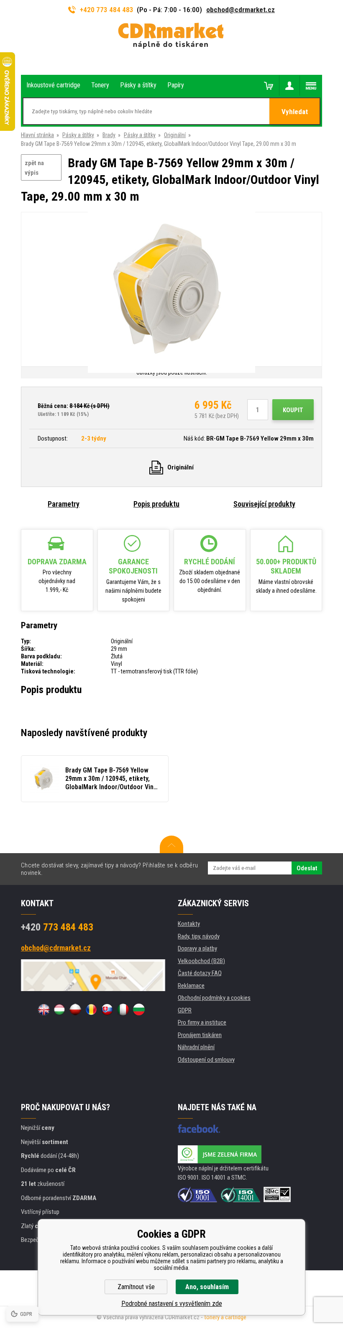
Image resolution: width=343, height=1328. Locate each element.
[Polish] (75, 1009)
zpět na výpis (34, 167)
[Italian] (123, 1009)
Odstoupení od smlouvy (206, 1059)
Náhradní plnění (196, 1047)
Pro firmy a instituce (202, 1022)
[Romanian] (91, 1009)
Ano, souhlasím (207, 1287)
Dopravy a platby (197, 948)
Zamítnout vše (136, 1287)
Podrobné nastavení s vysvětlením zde (171, 1304)
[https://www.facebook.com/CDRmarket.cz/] (199, 1128)
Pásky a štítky (78, 135)
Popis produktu (156, 504)
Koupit (293, 410)
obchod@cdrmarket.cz (240, 9)
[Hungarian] (59, 1009)
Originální (175, 135)
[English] (43, 1009)
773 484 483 (57, 927)
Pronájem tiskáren (200, 1035)
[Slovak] (107, 1009)
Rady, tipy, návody (199, 936)
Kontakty (189, 924)
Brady (108, 135)
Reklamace (191, 985)
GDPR (185, 1010)
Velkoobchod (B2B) (201, 961)
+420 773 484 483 (106, 9)
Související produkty (264, 504)
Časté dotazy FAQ (200, 973)
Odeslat (307, 868)
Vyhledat (295, 111)
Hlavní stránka (37, 135)
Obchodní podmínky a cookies (214, 998)
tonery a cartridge (225, 1317)
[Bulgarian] (139, 1009)
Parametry (63, 504)
